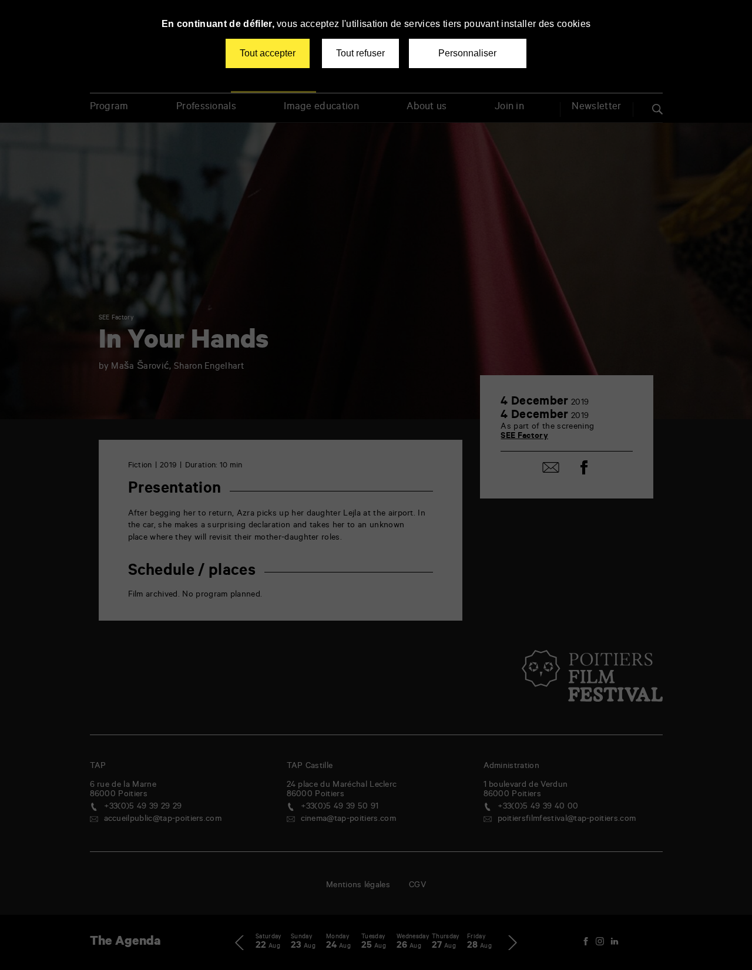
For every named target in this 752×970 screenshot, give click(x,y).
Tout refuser (360, 53)
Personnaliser (467, 53)
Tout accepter (268, 53)
